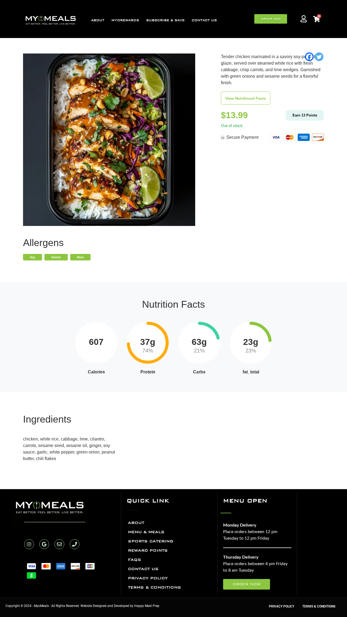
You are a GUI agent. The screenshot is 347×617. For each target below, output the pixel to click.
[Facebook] (309, 56)
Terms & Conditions (154, 587)
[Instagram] (29, 544)
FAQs (134, 559)
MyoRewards (125, 20)
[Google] (44, 544)
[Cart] (316, 19)
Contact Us (204, 20)
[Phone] (74, 544)
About (97, 20)
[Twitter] (319, 56)
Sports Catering (150, 541)
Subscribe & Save (165, 20)
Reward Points (148, 550)
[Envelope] (59, 544)
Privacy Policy (148, 578)
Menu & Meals (146, 532)
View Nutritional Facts (245, 98)
